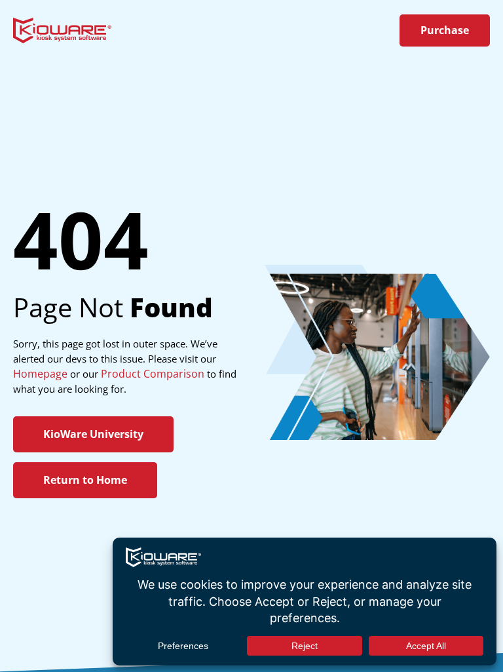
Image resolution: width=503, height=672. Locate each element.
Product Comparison (152, 373)
